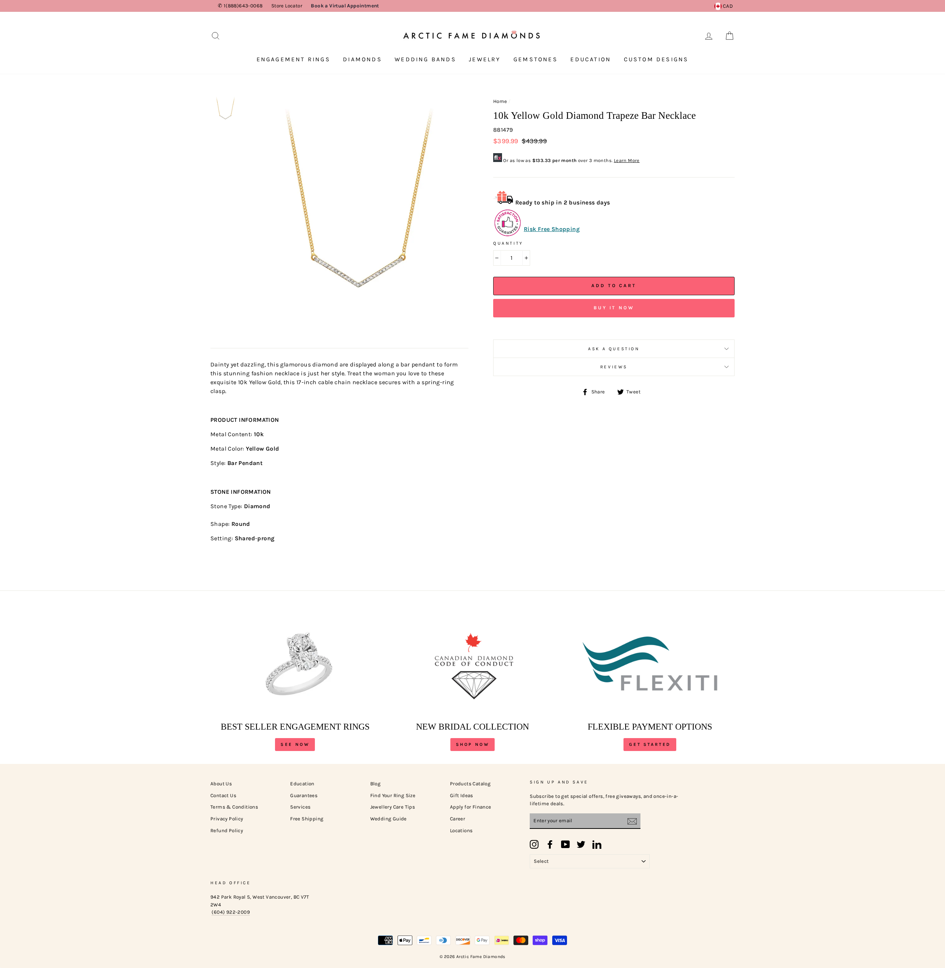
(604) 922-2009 (231, 912)
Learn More (627, 160)
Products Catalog (470, 783)
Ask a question (613, 348)
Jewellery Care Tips (392, 807)
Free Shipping (306, 818)
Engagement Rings (293, 59)
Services (300, 807)
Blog (375, 783)
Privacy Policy (226, 818)
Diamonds (362, 59)
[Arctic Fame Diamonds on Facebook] (550, 844)
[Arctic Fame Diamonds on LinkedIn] (596, 844)
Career (457, 818)
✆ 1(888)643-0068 (240, 5)
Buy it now (614, 307)
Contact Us (223, 795)
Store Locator (286, 5)
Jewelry (485, 59)
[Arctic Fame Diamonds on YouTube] (565, 844)
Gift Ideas (461, 795)
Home (500, 101)
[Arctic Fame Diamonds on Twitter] (581, 844)
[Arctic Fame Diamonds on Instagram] (534, 844)
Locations (461, 830)
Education (590, 59)
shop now (472, 744)
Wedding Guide (388, 818)
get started (650, 744)
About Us (221, 783)
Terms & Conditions (234, 807)
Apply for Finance (470, 807)
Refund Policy (226, 830)
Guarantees (303, 795)
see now (295, 744)
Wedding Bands (425, 59)
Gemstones (535, 59)
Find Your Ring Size (393, 795)
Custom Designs (656, 59)
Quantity (508, 243)
